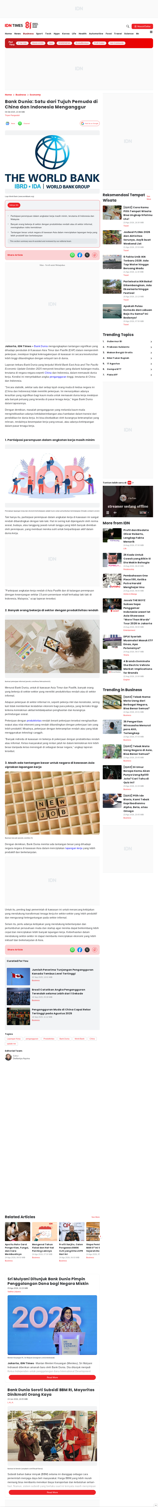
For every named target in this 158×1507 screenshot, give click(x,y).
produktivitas (37, 727)
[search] (128, 26)
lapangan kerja (81, 854)
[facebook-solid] (79, 257)
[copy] (94, 257)
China (75, 375)
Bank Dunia (41, 348)
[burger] (151, 32)
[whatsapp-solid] (72, 257)
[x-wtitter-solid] (87, 257)
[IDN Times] (21, 25)
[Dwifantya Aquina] (8, 1068)
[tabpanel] (52, 231)
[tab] (15, 207)
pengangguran (14, 383)
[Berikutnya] (100, 1221)
